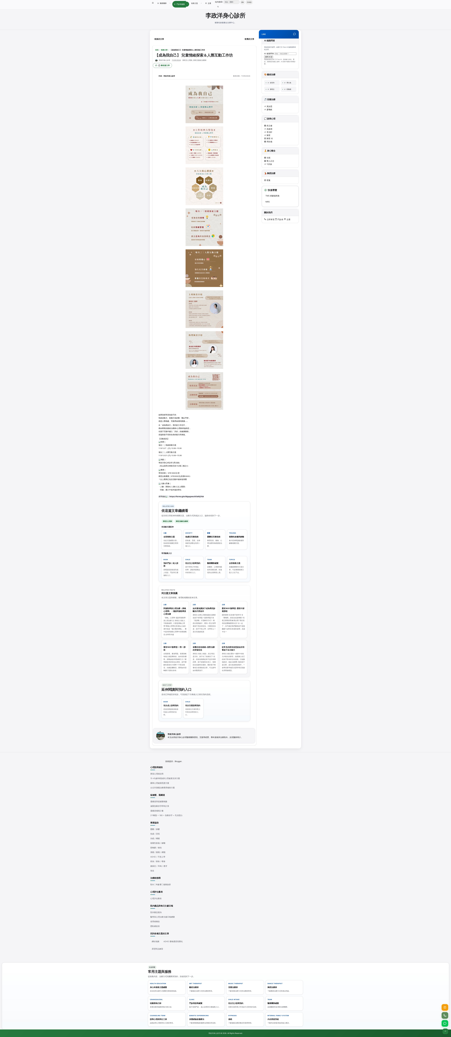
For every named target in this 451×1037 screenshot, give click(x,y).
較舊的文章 (249, 39)
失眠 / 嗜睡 (155, 838)
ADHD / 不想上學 (157, 857)
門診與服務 (181, 4)
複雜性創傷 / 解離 (157, 843)
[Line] (294, 34)
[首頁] (152, 2)
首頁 (157, 50)
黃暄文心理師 (187, 60)
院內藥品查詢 (156, 912)
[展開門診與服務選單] (187, 4)
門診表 (280, 219)
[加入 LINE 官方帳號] (445, 1023)
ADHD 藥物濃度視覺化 (173, 941)
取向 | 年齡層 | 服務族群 (160, 884)
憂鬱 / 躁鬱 (155, 829)
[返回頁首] (445, 1031)
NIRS (267, 202)
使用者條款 (155, 921)
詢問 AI (268, 57)
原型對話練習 (157, 949)
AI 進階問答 (269, 53)
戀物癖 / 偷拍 (156, 847)
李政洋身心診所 (225, 15)
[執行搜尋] (218, 6)
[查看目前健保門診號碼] (445, 1007)
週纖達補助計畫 (156, 811)
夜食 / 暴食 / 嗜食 (157, 861)
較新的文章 (159, 39)
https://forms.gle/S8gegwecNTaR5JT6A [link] (186, 496)
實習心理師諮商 (156, 774)
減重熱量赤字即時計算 (159, 806)
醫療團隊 (163, 3)
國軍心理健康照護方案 (159, 783)
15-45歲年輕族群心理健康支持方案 (165, 778)
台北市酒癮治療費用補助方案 (162, 787)
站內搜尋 (219, 2)
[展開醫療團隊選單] (170, 3)
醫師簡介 (237, 737)
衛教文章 (164, 50)
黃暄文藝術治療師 (199, 60)
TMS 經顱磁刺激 (272, 196)
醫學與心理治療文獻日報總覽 (162, 917)
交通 (209, 3)
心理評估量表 (156, 898)
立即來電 (270, 219)
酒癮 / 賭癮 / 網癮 (157, 852)
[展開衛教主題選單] (201, 3)
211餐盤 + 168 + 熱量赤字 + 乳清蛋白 (166, 815)
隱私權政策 (155, 926)
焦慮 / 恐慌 (155, 834)
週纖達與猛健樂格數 (158, 801)
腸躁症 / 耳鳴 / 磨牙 (158, 866)
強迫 (152, 870)
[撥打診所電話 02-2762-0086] (445, 1015)
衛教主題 (194, 3)
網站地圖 (155, 941)
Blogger (178, 761)
